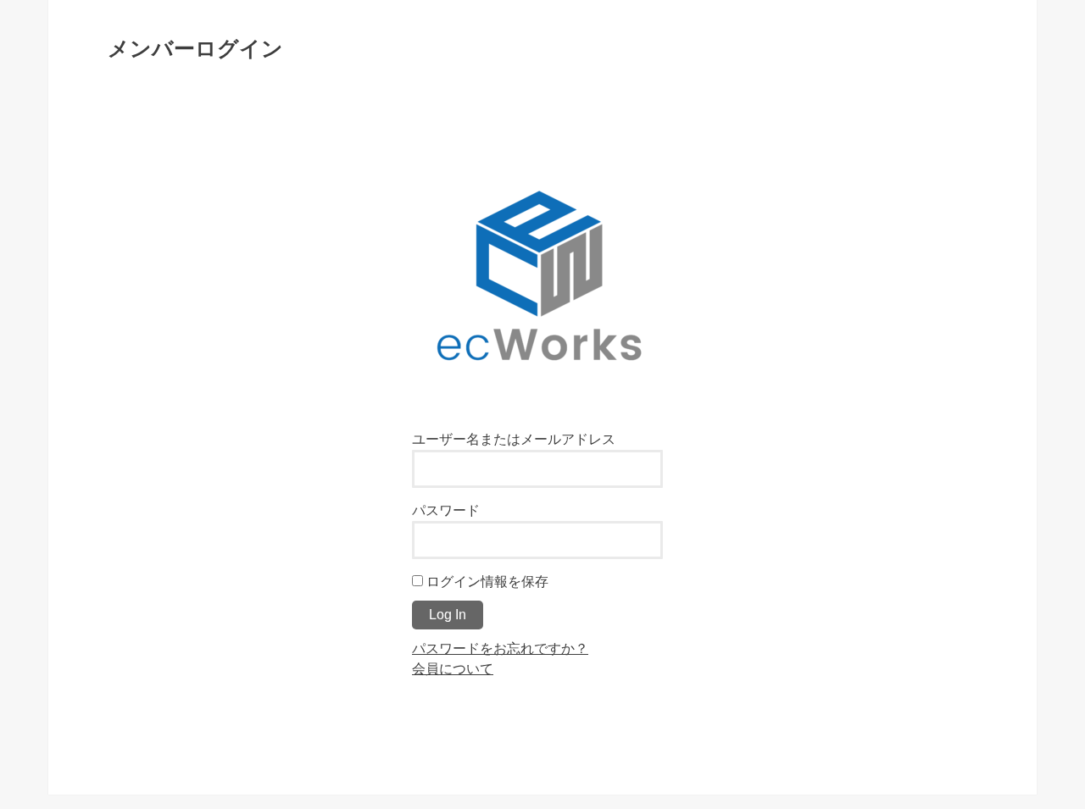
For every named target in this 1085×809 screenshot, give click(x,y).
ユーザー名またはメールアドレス (513, 438)
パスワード (446, 510)
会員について (452, 668)
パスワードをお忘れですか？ (500, 648)
